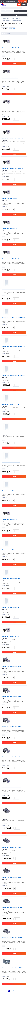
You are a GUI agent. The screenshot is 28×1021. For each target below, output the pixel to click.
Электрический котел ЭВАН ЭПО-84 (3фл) (11, 847)
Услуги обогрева (20, 11)
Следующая (16, 991)
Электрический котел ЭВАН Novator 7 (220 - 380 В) (13, 375)
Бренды (7, 11)
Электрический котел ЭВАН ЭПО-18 (10, 258)
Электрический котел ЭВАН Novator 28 (11, 607)
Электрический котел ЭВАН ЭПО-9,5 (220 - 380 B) (13, 168)
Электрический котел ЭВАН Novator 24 (11, 433)
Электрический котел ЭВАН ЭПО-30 (10, 636)
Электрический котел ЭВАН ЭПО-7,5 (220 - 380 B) (13, 138)
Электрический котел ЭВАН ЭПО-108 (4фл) (12, 907)
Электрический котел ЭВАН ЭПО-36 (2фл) (11, 666)
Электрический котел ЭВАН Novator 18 (11, 549)
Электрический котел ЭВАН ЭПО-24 (10, 519)
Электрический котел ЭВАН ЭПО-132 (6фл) (12, 967)
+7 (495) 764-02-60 (22, 1)
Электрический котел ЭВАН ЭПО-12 (10, 198)
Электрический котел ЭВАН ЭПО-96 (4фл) (11, 877)
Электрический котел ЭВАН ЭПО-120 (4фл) (12, 937)
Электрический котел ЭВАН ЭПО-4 (10, 77)
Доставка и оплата (10, 1)
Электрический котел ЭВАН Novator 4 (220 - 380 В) (13, 288)
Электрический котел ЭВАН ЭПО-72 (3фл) (11, 817)
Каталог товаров (14, 15)
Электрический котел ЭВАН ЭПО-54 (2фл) (11, 756)
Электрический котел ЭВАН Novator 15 (11, 490)
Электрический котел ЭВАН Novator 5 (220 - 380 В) (13, 317)
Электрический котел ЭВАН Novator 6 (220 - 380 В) (13, 346)
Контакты (3, 1)
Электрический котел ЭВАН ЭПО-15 (10, 228)
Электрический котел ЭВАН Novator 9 (11, 404)
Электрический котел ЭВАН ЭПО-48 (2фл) (11, 726)
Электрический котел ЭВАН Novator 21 (11, 578)
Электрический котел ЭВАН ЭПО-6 (10, 108)
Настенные (12, 28)
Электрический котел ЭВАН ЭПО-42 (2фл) (11, 696)
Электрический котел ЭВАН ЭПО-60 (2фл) (11, 787)
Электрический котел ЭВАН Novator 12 (11, 461)
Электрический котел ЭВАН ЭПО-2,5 (10, 47)
